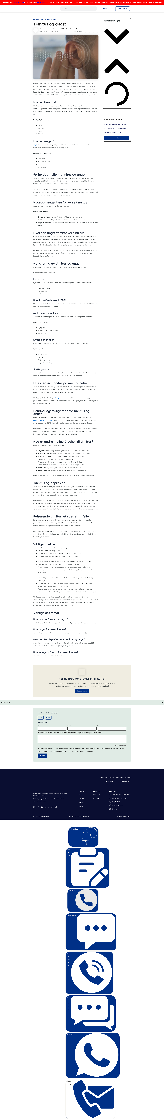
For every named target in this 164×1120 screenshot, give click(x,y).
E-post (99, 726)
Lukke (7, 1114)
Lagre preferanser (31, 1111)
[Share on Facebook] (86, 31)
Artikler (40, 19)
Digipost (114, 809)
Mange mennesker (61, 398)
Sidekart (119, 816)
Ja (41, 717)
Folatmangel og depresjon (115, 128)
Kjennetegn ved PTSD (113, 132)
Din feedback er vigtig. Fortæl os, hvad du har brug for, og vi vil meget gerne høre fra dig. (70, 733)
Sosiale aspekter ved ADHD (115, 124)
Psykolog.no (18, 2)
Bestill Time (122, 8)
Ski (94, 799)
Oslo (95, 795)
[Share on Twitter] (90, 31)
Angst (35, 145)
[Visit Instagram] (94, 31)
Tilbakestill (20, 1114)
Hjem (35, 19)
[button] (116, 37)
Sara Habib (43, 32)
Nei (49, 717)
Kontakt (81, 802)
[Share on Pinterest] (97, 31)
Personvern (126, 816)
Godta (42, 1112)
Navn (39, 726)
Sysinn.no (86, 816)
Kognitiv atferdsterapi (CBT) (43, 420)
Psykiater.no (46, 816)
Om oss (81, 798)
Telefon (69, 726)
